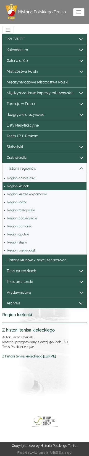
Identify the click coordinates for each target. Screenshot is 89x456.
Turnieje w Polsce (21, 104)
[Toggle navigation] (78, 12)
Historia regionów (21, 168)
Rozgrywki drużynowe (25, 114)
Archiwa (13, 303)
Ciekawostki (16, 157)
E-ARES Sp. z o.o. (59, 452)
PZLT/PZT (15, 39)
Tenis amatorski (20, 281)
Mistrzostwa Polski (22, 71)
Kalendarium (17, 50)
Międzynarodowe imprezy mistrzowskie (40, 93)
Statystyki (15, 147)
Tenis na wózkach (21, 271)
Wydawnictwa (19, 292)
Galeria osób (17, 60)
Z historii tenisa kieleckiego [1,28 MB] (29, 356)
